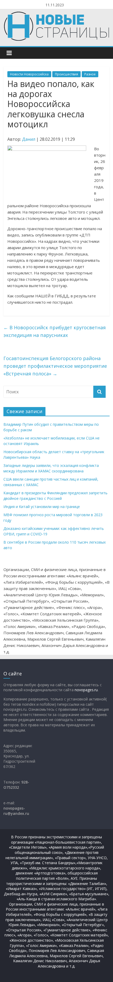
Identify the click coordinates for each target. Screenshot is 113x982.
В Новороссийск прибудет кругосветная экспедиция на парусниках (54, 331)
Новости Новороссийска (29, 74)
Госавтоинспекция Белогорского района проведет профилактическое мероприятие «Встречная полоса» (55, 366)
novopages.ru (86, 689)
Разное (90, 74)
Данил (28, 139)
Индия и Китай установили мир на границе (41, 506)
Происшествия (66, 74)
